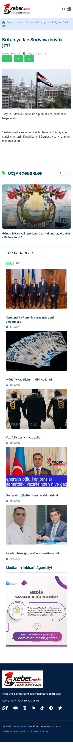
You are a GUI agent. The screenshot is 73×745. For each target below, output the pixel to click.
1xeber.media (14, 22)
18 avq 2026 (14, 327)
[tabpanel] (36, 414)
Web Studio (41, 731)
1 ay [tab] (18, 262)
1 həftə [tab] (10, 262)
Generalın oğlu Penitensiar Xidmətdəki (32, 495)
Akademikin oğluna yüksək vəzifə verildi (33, 553)
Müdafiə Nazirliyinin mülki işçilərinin (30, 379)
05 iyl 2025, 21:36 (36, 53)
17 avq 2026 (14, 558)
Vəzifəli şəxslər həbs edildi (23, 437)
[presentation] (61, 172)
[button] (69, 9)
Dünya (29, 22)
